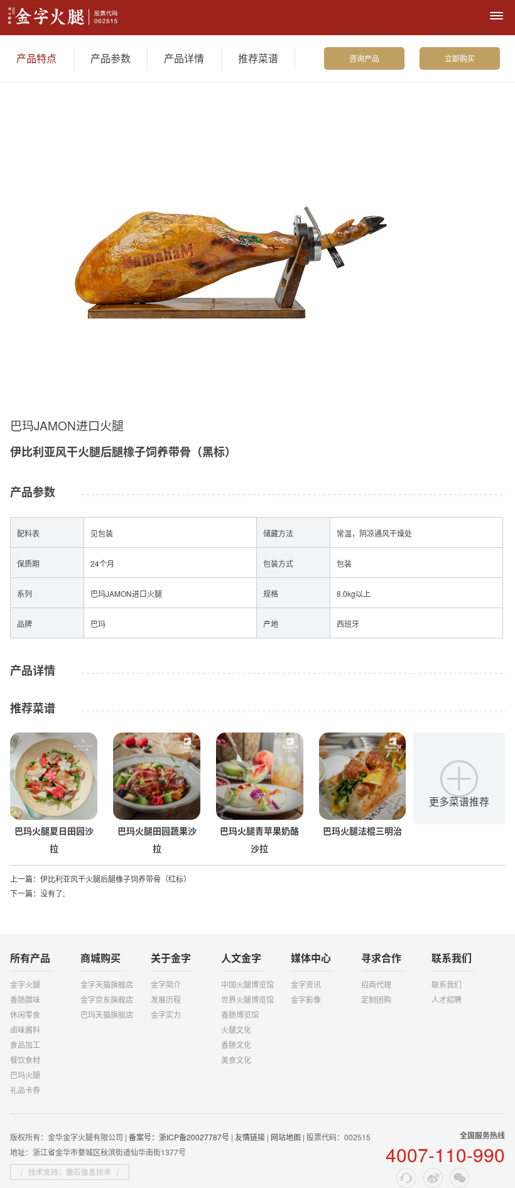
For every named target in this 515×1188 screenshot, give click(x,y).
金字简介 (166, 984)
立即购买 (460, 58)
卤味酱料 (25, 1029)
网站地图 (286, 1136)
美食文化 (236, 1059)
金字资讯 (306, 984)
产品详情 (184, 58)
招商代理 (376, 984)
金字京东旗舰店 (106, 999)
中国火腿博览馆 (247, 984)
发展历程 (166, 999)
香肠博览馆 (240, 1014)
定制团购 (376, 999)
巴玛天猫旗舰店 (106, 1014)
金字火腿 (25, 984)
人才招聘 (446, 999)
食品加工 (25, 1044)
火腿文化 (236, 1029)
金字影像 (306, 999)
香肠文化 (236, 1044)
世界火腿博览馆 (247, 999)
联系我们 (446, 984)
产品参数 (110, 58)
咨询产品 (364, 58)
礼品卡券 (25, 1089)
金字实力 (166, 1014)
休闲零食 (25, 1014)
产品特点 (36, 58)
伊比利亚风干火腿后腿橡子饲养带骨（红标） (115, 878)
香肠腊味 (25, 999)
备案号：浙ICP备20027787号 (179, 1136)
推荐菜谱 (258, 58)
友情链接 (250, 1136)
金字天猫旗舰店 (106, 984)
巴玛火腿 (25, 1074)
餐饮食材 (25, 1059)
